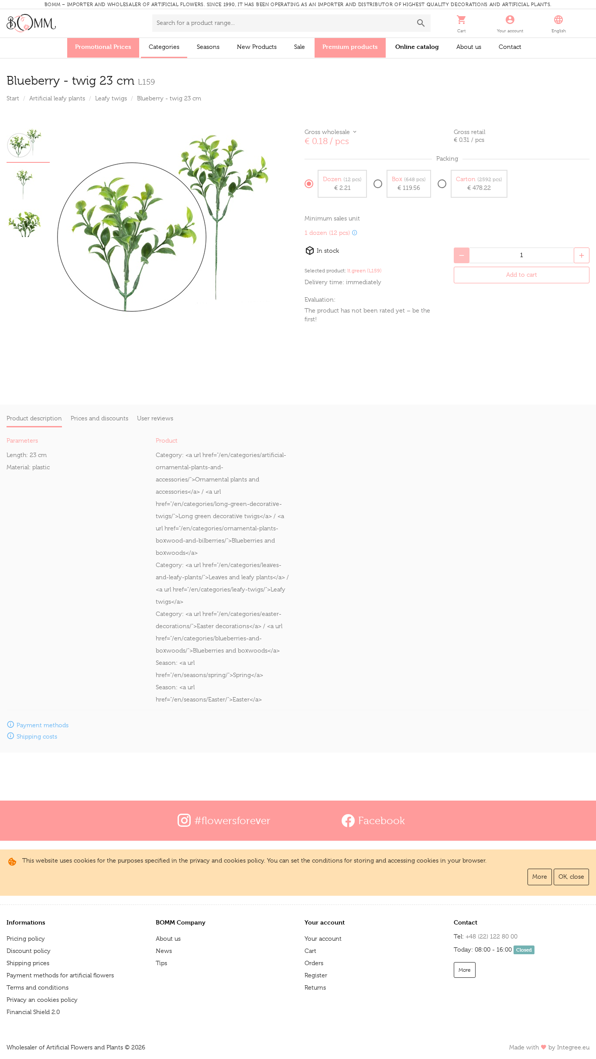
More (539, 876)
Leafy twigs (111, 98)
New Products (257, 46)
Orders (314, 962)
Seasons (208, 46)
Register (316, 975)
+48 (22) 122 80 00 (491, 936)
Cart (310, 950)
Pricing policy (26, 938)
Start (13, 98)
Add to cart (521, 274)
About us (468, 46)
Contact (510, 46)
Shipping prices (28, 962)
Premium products (350, 46)
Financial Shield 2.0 (33, 1011)
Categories (164, 46)
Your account (323, 938)
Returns (315, 987)
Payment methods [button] (43, 725)
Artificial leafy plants (57, 98)
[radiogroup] (447, 187)
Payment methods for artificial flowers (60, 975)
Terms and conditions (38, 987)
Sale (299, 46)
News (164, 950)
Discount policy (29, 950)
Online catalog (417, 46)
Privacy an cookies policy (42, 999)
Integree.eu (573, 1047)
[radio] (336, 184)
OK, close (571, 876)
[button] (461, 23)
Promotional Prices (103, 46)
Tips (161, 962)
